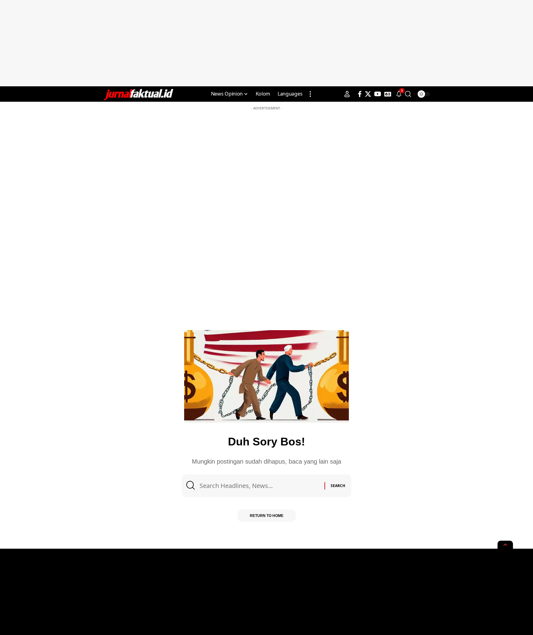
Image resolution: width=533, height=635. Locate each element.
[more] (310, 94)
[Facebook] (359, 94)
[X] (368, 94)
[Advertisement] (266, 43)
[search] (408, 94)
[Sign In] (347, 94)
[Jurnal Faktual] (138, 94)
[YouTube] (378, 94)
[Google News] (388, 94)
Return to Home (266, 516)
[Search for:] (259, 485)
